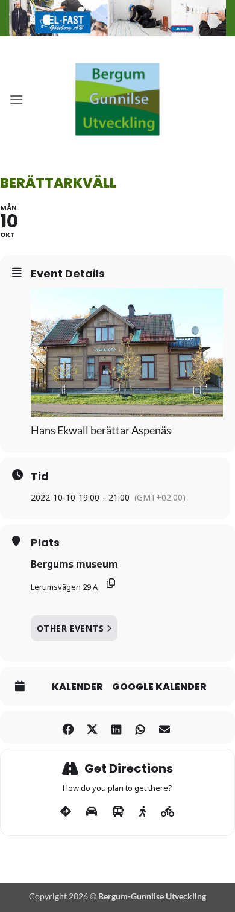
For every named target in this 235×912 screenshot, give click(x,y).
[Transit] (118, 811)
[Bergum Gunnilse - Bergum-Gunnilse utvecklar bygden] (117, 99)
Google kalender (159, 687)
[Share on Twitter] (91, 727)
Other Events (70, 628)
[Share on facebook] (67, 727)
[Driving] (91, 811)
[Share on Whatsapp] (140, 727)
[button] (16, 99)
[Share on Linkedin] (116, 727)
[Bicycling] (168, 811)
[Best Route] (65, 811)
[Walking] (142, 811)
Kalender (77, 687)
